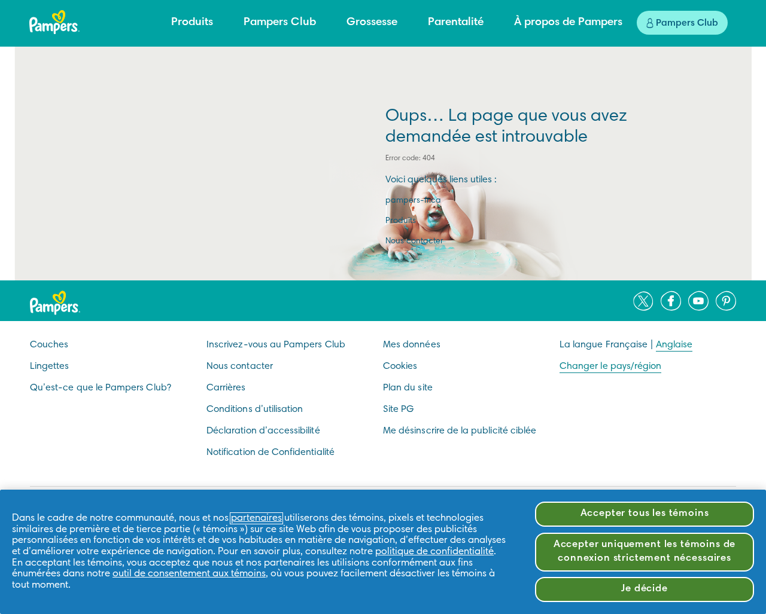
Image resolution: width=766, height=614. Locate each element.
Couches (49, 345)
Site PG (398, 409)
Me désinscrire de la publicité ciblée (459, 431)
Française (627, 345)
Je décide (644, 589)
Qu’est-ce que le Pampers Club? (100, 388)
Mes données (411, 345)
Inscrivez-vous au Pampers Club (275, 345)
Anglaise (674, 345)
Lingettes (49, 366)
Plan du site (408, 388)
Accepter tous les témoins (644, 514)
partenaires (256, 518)
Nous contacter (414, 241)
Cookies (400, 366)
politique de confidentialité (434, 552)
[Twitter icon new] (643, 301)
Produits (400, 221)
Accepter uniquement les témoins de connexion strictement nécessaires (645, 552)
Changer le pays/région (610, 366)
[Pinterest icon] (726, 301)
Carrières (226, 388)
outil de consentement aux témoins (189, 574)
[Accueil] (54, 22)
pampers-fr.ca (413, 201)
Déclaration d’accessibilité (263, 431)
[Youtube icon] (698, 301)
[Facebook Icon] (671, 301)
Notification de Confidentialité (270, 452)
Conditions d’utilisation (254, 409)
